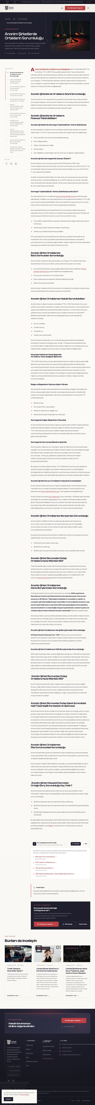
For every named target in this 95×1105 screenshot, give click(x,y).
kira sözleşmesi (54, 497)
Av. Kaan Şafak (11, 53)
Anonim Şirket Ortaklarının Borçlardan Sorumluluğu (17, 100)
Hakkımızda (83, 924)
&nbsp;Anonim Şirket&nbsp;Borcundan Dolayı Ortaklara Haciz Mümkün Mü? (17, 123)
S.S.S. (27, 1065)
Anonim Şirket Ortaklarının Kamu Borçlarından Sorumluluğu (17, 115)
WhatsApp (68, 924)
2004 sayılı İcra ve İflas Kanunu (45, 862)
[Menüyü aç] (88, 8)
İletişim (51, 826)
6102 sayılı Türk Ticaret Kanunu (45, 857)
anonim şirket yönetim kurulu (66, 196)
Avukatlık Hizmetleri (49, 1046)
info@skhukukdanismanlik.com (30, 2)
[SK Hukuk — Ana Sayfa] (9, 8)
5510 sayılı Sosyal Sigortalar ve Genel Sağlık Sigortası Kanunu (55, 874)
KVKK (72, 1100)
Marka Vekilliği (47, 1050)
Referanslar (29, 1053)
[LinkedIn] (11, 164)
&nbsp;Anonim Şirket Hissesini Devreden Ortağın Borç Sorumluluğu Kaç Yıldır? (17, 149)
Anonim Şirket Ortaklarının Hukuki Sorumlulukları (17, 94)
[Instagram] (89, 2)
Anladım (8, 1099)
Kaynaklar (77, 843)
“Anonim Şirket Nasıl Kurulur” (50, 491)
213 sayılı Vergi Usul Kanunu (44, 868)
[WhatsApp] (62, 8)
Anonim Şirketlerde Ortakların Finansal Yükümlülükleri (15, 81)
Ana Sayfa (7, 19)
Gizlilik (78, 1100)
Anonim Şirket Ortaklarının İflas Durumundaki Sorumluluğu (17, 141)
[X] (6, 164)
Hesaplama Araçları (32, 1061)
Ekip (86, 843)
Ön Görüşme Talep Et (75, 8)
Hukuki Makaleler (23, 19)
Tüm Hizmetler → (48, 1058)
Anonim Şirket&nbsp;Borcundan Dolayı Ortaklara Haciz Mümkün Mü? (17, 107)
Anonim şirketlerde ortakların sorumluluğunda (52, 69)
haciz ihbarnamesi (43, 578)
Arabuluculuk (46, 1054)
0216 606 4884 (69, 1026)
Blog (14, 19)
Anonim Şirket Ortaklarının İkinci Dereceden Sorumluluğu (17, 88)
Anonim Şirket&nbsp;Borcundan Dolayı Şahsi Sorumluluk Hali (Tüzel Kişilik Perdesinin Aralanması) (17, 133)
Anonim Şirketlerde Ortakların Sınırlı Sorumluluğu (16, 74)
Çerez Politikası (86, 1100)
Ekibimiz (28, 1049)
